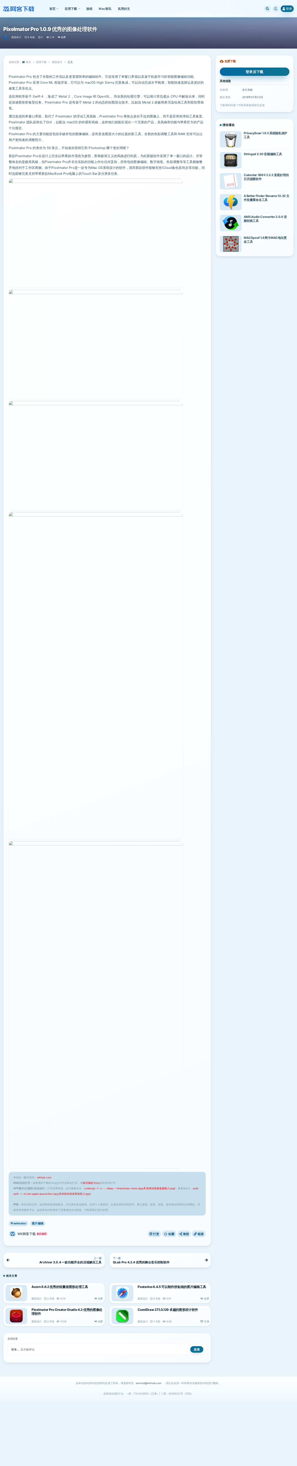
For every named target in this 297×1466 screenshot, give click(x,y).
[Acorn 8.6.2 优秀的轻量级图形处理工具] (16, 1293)
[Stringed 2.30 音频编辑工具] (231, 160)
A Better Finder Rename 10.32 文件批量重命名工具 (266, 198)
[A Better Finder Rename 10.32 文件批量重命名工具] (231, 202)
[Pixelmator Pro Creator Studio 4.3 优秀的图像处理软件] (16, 1316)
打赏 (155, 1234)
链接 (200, 1234)
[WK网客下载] (5, 37)
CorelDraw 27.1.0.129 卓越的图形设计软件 (168, 1310)
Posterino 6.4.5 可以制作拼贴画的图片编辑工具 (172, 1287)
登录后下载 (255, 72)
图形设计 (16, 37)
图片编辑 (37, 1223)
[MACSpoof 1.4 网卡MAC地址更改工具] (231, 244)
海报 (185, 1234)
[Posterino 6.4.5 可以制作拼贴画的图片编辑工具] (122, 1293)
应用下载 (41, 62)
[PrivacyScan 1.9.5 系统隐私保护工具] (231, 139)
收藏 (171, 1234)
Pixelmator (18, 1223)
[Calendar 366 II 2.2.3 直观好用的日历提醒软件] (231, 181)
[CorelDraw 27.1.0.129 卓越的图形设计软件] (122, 1316)
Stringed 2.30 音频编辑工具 (263, 154)
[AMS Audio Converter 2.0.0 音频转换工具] (231, 223)
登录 (289, 8)
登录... (15, 1349)
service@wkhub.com (149, 1383)
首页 (28, 62)
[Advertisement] (148, 1433)
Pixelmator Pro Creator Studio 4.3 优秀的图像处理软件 (67, 1312)
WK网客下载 (32, 1234)
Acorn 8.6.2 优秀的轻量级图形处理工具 (60, 1287)
